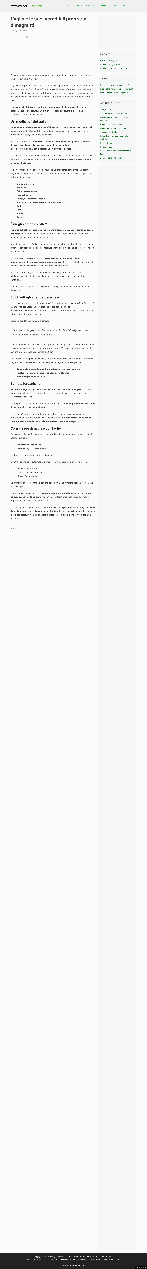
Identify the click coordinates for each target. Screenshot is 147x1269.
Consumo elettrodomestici (111, 132)
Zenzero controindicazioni (111, 158)
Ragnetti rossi (106, 147)
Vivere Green (119, 6)
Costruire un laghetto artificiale (113, 60)
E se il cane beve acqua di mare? (114, 85)
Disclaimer (67, 1265)
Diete (15, 528)
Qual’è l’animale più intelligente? (114, 93)
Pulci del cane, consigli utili (111, 143)
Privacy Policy (78, 1265)
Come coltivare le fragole (111, 124)
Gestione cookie (141, 1267)
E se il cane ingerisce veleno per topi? (116, 89)
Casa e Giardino (83, 6)
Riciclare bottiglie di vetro (111, 64)
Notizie (65, 6)
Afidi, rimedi (105, 110)
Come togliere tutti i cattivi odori (114, 128)
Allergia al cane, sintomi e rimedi (114, 113)
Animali (102, 6)
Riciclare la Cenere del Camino (113, 68)
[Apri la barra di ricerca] (133, 5)
